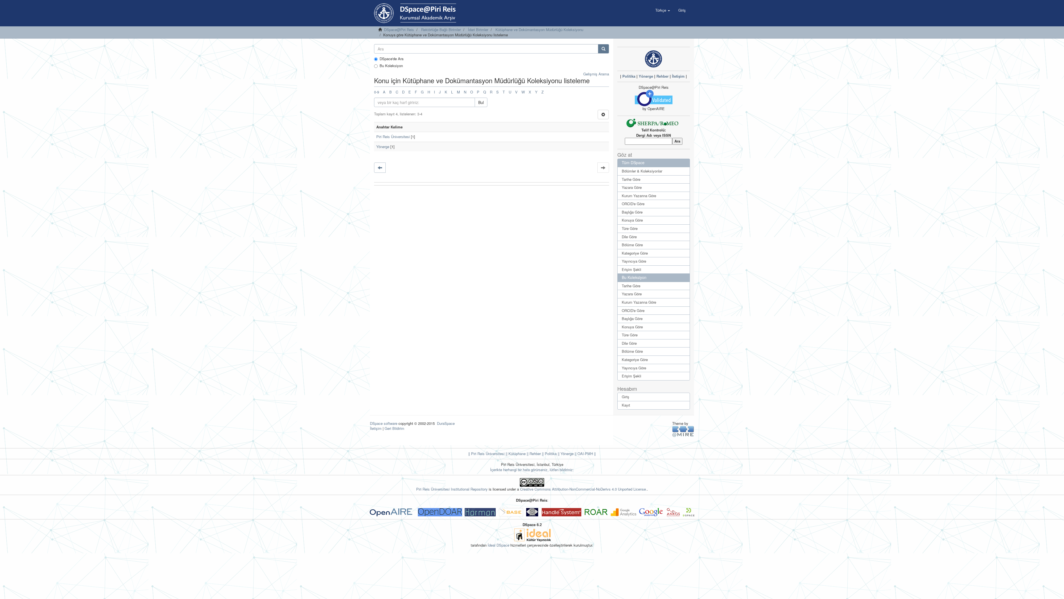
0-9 (376, 92)
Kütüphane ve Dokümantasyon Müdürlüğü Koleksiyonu (539, 29)
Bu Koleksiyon (391, 65)
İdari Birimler (478, 29)
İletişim (678, 76)
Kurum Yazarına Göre (639, 195)
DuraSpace (446, 423)
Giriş (625, 396)
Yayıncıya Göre (634, 261)
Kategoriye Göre (635, 253)
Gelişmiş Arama (596, 74)
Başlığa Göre (632, 212)
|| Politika (549, 453)
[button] (662, 10)
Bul (481, 102)
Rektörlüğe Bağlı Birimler (441, 29)
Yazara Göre (632, 187)
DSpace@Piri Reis (399, 29)
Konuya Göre (632, 220)
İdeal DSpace (498, 545)
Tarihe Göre (631, 179)
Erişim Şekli (631, 269)
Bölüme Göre (632, 244)
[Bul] (603, 49)
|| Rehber (533, 453)
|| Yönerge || (566, 453)
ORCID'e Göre (633, 203)
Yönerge (382, 146)
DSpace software (383, 423)
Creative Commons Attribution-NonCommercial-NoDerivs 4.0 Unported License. (583, 489)
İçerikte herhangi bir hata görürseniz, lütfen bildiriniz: (532, 469)
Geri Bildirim (394, 428)
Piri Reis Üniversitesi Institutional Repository (452, 489)
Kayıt (626, 405)
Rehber (662, 76)
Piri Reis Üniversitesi (393, 136)
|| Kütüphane (515, 453)
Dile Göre (629, 236)
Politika (628, 76)
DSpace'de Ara (391, 58)
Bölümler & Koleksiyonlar (642, 171)
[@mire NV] (683, 431)
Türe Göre (630, 228)
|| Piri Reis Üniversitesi (486, 453)
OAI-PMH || (586, 453)
